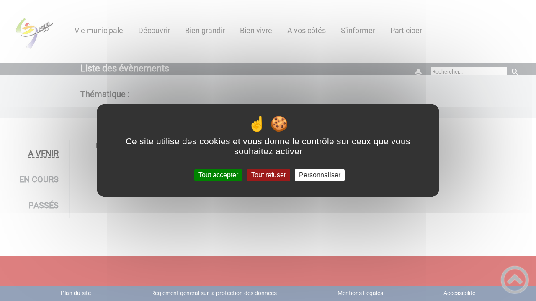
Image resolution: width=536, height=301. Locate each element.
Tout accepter (218, 175)
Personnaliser (319, 175)
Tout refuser (268, 175)
